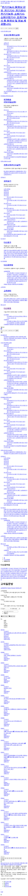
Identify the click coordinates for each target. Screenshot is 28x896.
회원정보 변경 (14, 336)
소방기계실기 (18, 277)
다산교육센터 (10, 322)
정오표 (10, 284)
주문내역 (11, 338)
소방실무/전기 (8, 174)
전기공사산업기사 (9, 59)
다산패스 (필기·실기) (11, 1)
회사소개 (3, 304)
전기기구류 (11, 255)
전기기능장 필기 (11, 70)
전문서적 (6, 161)
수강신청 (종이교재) (6, 342)
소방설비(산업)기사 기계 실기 (9, 574)
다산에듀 (7, 308)
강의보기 (3, 177)
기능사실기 (15, 274)
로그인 (2, 3)
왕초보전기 (15, 91)
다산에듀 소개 (11, 316)
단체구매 (22, 863)
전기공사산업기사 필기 (13, 210)
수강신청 (6, 31)
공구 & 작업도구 (18, 255)
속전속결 (6, 193)
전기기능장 (7, 68)
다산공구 (3, 238)
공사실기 (22, 273)
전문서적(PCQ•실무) (12, 165)
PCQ (18, 321)
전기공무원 (10, 281)
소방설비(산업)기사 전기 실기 (19, 573)
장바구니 (6, 338)
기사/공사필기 (11, 273)
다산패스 (14, 321)
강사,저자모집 (15, 863)
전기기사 (6, 44)
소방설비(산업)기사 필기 (13, 221)
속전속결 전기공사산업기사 (14, 60)
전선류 (14, 256)
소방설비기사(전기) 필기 (13, 73)
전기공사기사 (7, 54)
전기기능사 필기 (11, 67)
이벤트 (11, 298)
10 (20, 858)
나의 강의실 (7, 189)
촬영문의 (5, 864)
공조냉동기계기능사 (19, 88)
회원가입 (7, 3)
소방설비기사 (7, 72)
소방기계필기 (23, 276)
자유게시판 (15, 284)
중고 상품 (22, 515)
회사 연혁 (23, 316)
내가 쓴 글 (5, 616)
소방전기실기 (10, 277)
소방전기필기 (16, 276)
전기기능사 (7, 65)
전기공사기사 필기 (12, 205)
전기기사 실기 (19, 197)
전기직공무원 (7, 91)
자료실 (5, 284)
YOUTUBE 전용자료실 (13, 302)
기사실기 (17, 273)
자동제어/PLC (19, 171)
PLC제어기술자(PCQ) (10, 171)
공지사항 (6, 298)
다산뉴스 (23, 547)
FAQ (14, 298)
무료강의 (6, 190)
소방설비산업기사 (9, 78)
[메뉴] (2, 327)
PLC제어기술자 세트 (13, 252)
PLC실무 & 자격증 (9, 157)
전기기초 (20, 91)
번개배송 (7, 96)
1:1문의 (18, 298)
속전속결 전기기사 (12, 46)
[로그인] (1, 329)
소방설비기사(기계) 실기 (15, 77)
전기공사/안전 (22, 173)
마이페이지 (4, 335)
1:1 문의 (23, 338)
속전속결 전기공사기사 (13, 56)
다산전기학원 (23, 321)
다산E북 (3, 1)
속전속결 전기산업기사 (13, 51)
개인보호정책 (17, 864)
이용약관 (11, 324)
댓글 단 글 (12, 616)
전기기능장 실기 (20, 70)
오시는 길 (13, 318)
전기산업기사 (7, 49)
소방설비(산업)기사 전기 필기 (11, 571)
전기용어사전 (21, 1)
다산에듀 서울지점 (20, 322)
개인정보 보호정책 (19, 324)
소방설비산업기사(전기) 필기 (15, 80)
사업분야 (6, 319)
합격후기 (20, 284)
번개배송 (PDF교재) (6, 397)
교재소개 (6, 43)
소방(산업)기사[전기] (9, 219)
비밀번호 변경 (22, 336)
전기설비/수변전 (13, 173)
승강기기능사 (10, 253)
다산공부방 (4, 261)
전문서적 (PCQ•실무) (6, 450)
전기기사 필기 (21, 46)
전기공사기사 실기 (15, 57)
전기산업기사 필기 (12, 200)
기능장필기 (22, 274)
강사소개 (6, 192)
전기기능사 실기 (20, 67)
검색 (17, 28)
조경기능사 (10, 88)
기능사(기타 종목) (9, 86)
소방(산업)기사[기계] (9, 224)
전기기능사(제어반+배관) (13, 250)
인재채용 (6, 324)
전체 (5, 250)
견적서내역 (12, 340)
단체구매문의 (15, 300)
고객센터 (3, 287)
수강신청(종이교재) (12, 35)
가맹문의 (21, 300)
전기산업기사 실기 (15, 52)
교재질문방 (7, 271)
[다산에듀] (14, 24)
